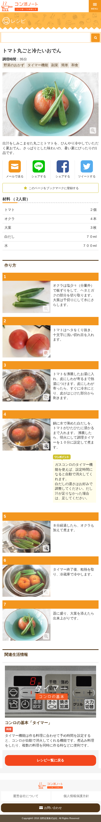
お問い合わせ (53, 808)
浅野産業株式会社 (48, 818)
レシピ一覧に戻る (50, 760)
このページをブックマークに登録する (53, 188)
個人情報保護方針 (76, 796)
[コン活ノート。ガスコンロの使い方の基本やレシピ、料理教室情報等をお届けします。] (19, 6)
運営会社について (25, 796)
